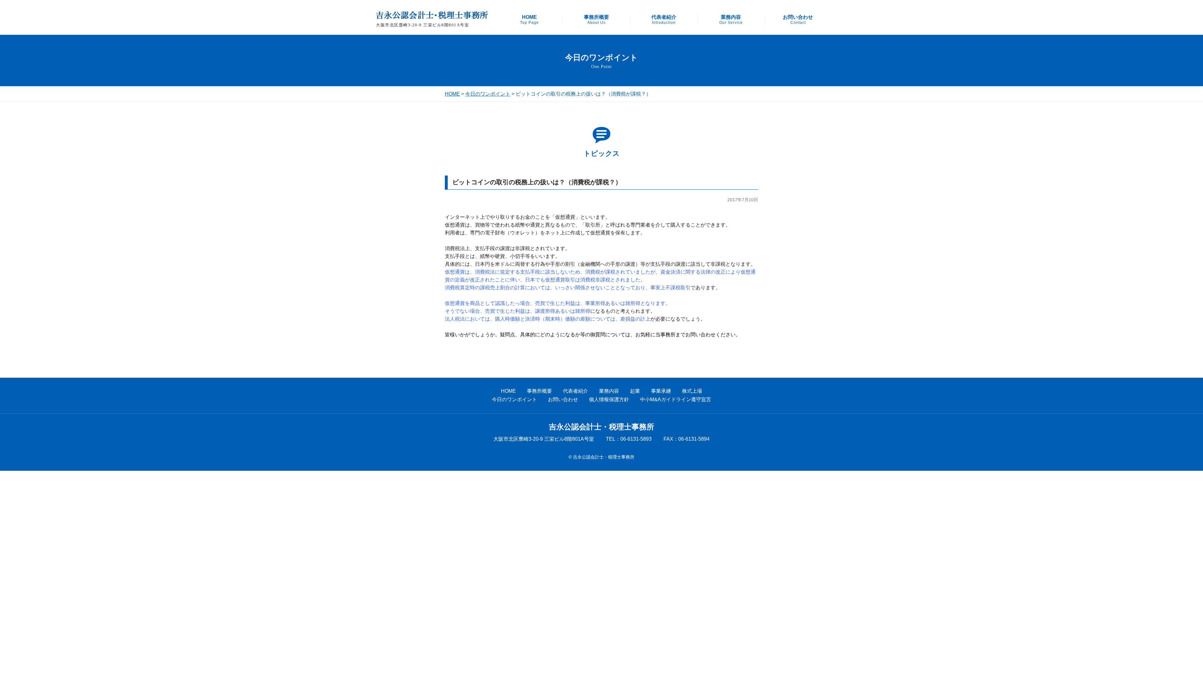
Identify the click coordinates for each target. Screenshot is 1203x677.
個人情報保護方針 (609, 399)
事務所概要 (596, 20)
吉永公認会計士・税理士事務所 (601, 427)
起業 (635, 391)
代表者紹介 (663, 20)
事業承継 (661, 391)
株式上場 (692, 391)
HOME (529, 20)
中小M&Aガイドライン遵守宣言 (675, 399)
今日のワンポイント (487, 94)
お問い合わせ (798, 20)
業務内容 (731, 20)
